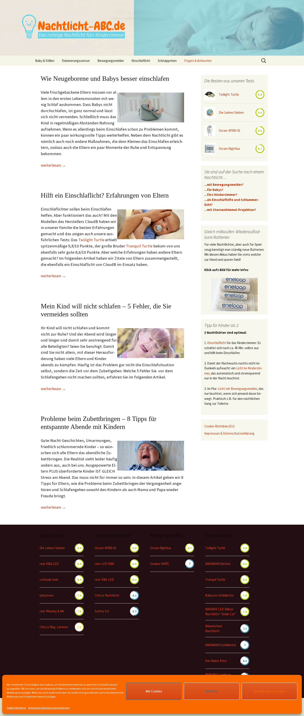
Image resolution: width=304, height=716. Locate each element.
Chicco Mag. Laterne (54, 627)
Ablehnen (211, 691)
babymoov (47, 595)
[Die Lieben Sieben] (209, 112)
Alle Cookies (154, 691)
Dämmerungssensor (76, 61)
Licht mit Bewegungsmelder (237, 388)
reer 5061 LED (104, 579)
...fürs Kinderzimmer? (220, 194)
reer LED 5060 (104, 564)
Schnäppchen (167, 61)
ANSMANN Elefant (218, 564)
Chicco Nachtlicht (107, 595)
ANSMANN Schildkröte (220, 645)
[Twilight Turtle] (209, 94)
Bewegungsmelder (110, 61)
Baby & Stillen (44, 61)
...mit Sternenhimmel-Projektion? (230, 210)
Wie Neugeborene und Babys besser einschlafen (105, 78)
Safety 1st (102, 611)
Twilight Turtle (91, 239)
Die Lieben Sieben (231, 112)
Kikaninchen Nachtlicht (213, 628)
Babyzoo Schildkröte (219, 595)
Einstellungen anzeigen (269, 691)
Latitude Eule (49, 579)
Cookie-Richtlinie (16, 707)
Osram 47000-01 (229, 130)
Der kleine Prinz (216, 661)
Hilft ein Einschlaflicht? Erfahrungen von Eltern (105, 195)
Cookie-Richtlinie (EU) (219, 426)
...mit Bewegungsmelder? (223, 184)
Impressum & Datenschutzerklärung (48, 707)
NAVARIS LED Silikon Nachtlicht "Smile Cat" (220, 611)
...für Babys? (213, 190)
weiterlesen (53, 165)
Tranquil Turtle (139, 246)
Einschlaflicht (216, 343)
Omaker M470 (159, 564)
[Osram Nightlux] (209, 148)
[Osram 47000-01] (209, 130)
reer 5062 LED (49, 564)
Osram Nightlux (229, 148)
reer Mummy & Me (52, 611)
